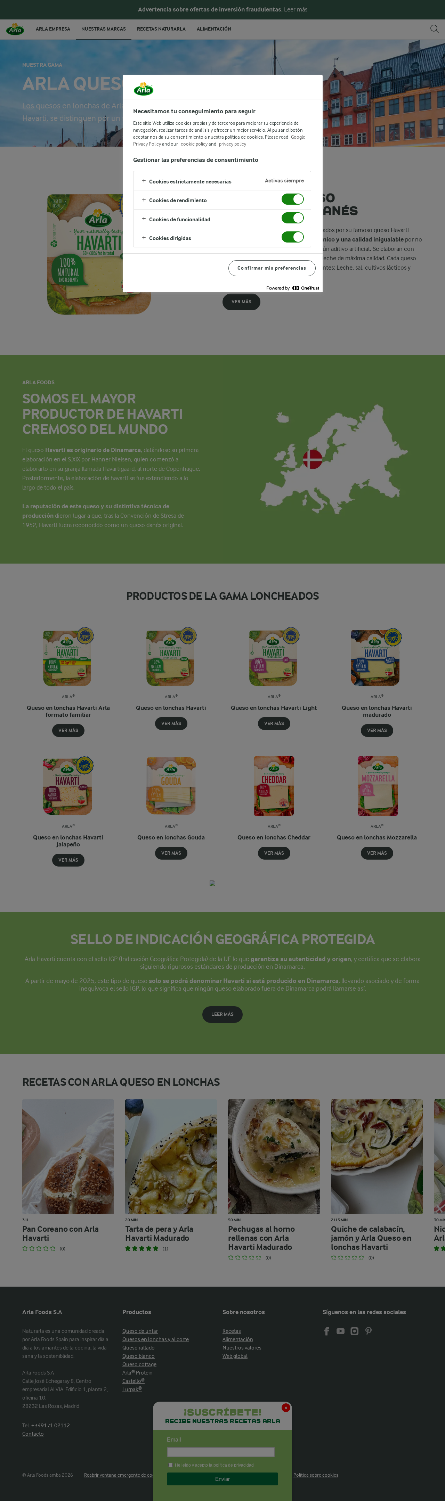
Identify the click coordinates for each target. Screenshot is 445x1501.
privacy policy (232, 144)
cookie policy (194, 144)
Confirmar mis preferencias (271, 268)
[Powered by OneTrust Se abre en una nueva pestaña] (292, 288)
